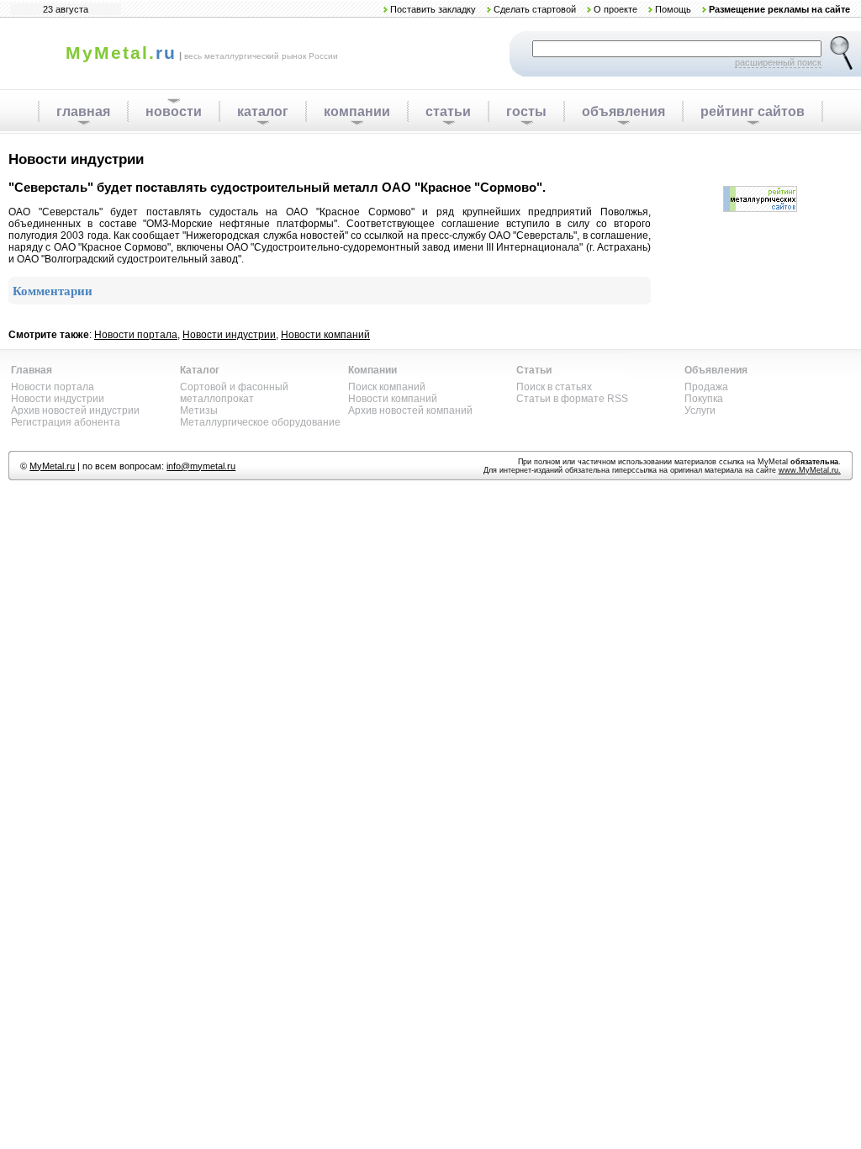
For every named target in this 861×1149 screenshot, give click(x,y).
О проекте (615, 9)
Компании (372, 370)
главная (83, 111)
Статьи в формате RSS (572, 399)
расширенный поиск (778, 62)
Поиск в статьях (554, 387)
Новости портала (135, 335)
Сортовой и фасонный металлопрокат (234, 393)
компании (357, 111)
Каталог (199, 370)
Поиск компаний (386, 387)
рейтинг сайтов (752, 111)
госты (526, 111)
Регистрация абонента (65, 422)
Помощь (673, 9)
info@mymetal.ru (200, 466)
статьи (448, 111)
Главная (31, 370)
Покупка (703, 399)
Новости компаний (325, 335)
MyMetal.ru (52, 466)
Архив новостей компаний (410, 410)
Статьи (534, 370)
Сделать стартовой (535, 9)
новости (173, 111)
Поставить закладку (433, 9)
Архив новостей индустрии (75, 410)
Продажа (706, 387)
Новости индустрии (229, 335)
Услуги (700, 410)
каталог (262, 111)
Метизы (199, 410)
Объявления (715, 370)
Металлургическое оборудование (260, 422)
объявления (623, 111)
